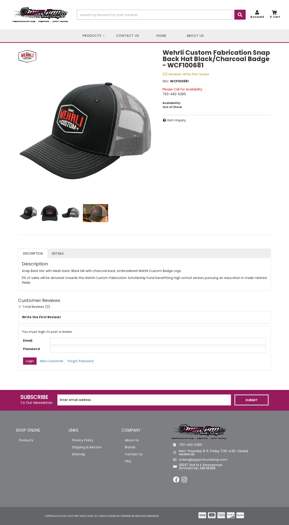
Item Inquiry (176, 120)
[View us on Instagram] (184, 481)
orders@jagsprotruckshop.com (203, 459)
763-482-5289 (190, 444)
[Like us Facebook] (176, 481)
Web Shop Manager (147, 516)
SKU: (166, 81)
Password (31, 349)
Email (27, 340)
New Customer (51, 361)
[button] (161, 15)
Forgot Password (80, 361)
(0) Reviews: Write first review (186, 74)
